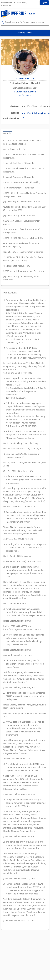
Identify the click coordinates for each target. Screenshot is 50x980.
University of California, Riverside (14, 4)
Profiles (31, 13)
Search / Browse (25, 33)
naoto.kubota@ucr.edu (25, 92)
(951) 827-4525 (25, 95)
